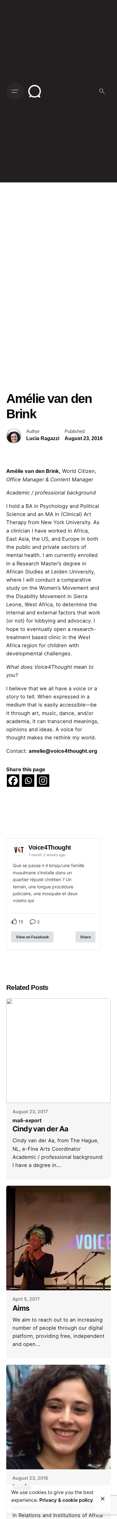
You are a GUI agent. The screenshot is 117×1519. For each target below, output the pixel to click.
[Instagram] (43, 780)
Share (85, 937)
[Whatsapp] (28, 780)
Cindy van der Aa (40, 1128)
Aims (21, 1308)
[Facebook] (13, 780)
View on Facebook (32, 937)
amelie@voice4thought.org (63, 751)
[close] (102, 1498)
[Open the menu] (15, 91)
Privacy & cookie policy (66, 1500)
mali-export (26, 1120)
